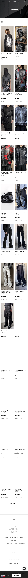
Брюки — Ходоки (19, 331)
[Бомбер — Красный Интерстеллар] (7, 158)
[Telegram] (24, 574)
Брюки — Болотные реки (20, 212)
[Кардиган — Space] (7, 474)
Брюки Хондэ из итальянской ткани (20, 410)
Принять (16, 575)
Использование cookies (14, 563)
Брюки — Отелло (19, 291)
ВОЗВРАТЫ (14, 531)
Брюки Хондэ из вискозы (5, 410)
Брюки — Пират (5, 331)
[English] (2, 576)
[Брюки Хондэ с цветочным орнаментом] (7, 435)
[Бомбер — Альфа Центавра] (7, 118)
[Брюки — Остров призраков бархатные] (21, 237)
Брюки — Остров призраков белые (6, 292)
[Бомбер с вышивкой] (21, 158)
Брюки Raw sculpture (6, 370)
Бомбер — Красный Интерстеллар (6, 173)
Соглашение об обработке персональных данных (14, 553)
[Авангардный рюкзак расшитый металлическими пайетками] (7, 39)
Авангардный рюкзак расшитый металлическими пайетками (6, 55)
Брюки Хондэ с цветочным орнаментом (5, 451)
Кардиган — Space (6, 489)
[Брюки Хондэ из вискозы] (7, 395)
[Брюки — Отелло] (21, 276)
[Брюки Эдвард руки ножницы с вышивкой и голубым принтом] (21, 435)
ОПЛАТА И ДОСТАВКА (14, 529)
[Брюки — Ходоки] (21, 316)
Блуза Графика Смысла (19, 54)
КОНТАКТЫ (14, 528)
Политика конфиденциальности (14, 567)
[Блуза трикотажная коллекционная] (7, 78)
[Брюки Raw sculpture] (7, 356)
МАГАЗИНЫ (14, 533)
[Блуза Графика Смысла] (21, 39)
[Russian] (4, 576)
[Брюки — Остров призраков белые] (7, 276)
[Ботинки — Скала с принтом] (7, 197)
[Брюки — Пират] (7, 316)
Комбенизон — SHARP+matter (19, 490)
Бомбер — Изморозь (20, 133)
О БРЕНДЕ (14, 526)
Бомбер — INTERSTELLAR (18, 94)
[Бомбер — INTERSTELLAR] (21, 78)
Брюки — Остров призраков (5, 252)
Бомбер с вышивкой (20, 172)
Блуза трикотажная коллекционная (6, 94)
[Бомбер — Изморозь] (21, 118)
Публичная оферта (14, 559)
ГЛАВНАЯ (14, 525)
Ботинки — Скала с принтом (6, 212)
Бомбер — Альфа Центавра (6, 133)
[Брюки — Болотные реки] (21, 197)
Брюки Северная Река (20, 370)
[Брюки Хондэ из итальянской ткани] (21, 395)
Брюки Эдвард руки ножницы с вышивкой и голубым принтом (20, 451)
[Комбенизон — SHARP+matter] (21, 474)
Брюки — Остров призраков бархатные (21, 252)
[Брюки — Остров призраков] (7, 237)
